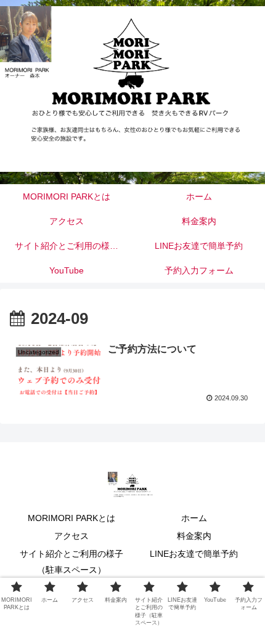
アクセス (71, 536)
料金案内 (194, 536)
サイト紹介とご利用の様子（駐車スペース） (71, 561)
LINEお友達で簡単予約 (194, 554)
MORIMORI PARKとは (71, 518)
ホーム (194, 518)
